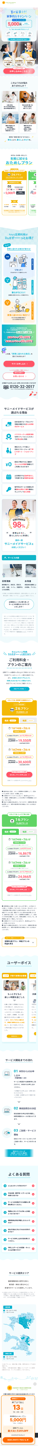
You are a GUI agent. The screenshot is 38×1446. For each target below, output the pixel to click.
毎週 (28, 720)
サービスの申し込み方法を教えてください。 (17, 1239)
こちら (21, 595)
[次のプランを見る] (32, 192)
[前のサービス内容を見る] (3, 574)
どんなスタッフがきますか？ (16, 1186)
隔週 (10, 720)
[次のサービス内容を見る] (34, 574)
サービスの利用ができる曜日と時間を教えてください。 (17, 1203)
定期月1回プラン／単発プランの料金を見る (17, 942)
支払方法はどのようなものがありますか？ (17, 1230)
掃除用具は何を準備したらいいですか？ (17, 1221)
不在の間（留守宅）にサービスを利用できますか (17, 1194)
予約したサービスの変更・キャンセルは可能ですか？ (17, 1248)
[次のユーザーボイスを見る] (34, 1002)
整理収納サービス (21, 631)
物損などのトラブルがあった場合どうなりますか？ (17, 1212)
